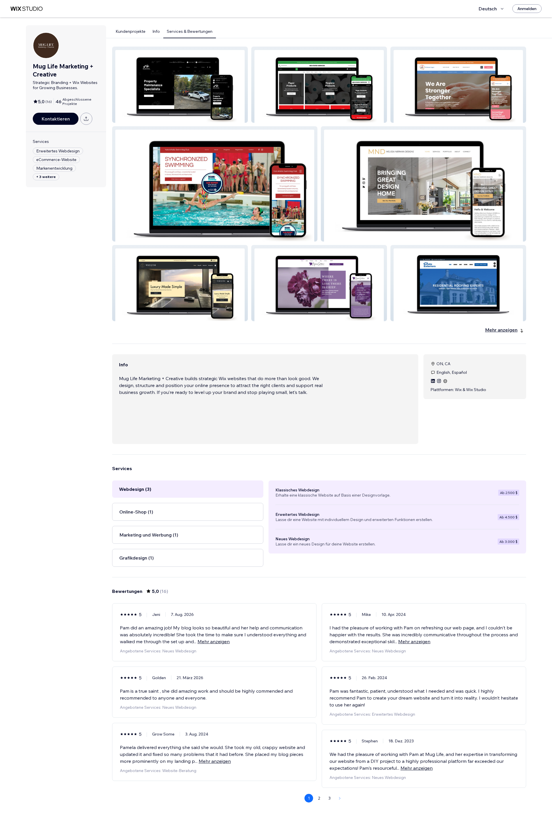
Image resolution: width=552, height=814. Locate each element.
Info (156, 31)
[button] (180, 85)
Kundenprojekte (130, 31)
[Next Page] (340, 798)
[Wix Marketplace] (26, 8)
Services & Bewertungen (189, 31)
